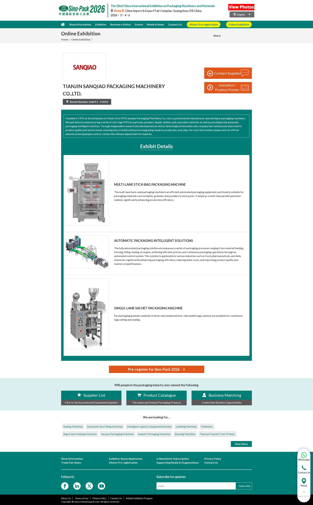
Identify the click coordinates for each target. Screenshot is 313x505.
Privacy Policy (99, 498)
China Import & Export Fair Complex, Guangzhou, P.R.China (157, 11)
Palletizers (207, 426)
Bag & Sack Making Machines (80, 433)
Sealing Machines (73, 426)
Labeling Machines (186, 426)
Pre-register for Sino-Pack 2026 (154, 369)
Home (64, 39)
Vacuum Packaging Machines (117, 433)
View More (241, 443)
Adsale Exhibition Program (139, 498)
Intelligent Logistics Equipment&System (149, 426)
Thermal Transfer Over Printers (217, 433)
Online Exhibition (80, 39)
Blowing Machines (185, 433)
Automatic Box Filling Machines (105, 426)
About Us (66, 498)
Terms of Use (82, 498)
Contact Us (175, 24)
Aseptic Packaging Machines (154, 433)
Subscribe (244, 485)
